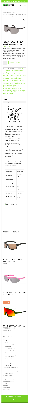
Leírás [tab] (5, 99)
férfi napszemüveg (14, 80)
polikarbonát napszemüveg (9, 88)
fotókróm (21, 80)
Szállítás (14, 399)
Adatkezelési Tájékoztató (11, 398)
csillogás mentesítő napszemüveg (18, 75)
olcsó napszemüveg (14, 85)
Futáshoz (20, 14)
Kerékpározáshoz (19, 70)
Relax (4, 72)
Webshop (9, 12)
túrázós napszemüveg (20, 91)
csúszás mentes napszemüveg (10, 77)
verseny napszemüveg (8, 93)
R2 (16, 88)
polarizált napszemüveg (15, 87)
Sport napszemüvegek (11, 72)
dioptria (12, 78)
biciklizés (9, 73)
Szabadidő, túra (20, 72)
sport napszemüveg (14, 90)
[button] (24, 20)
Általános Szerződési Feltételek (13, 396)
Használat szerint (14, 14)
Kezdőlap (5, 12)
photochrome (6, 87)
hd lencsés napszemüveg (12, 82)
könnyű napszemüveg (15, 83)
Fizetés (20, 398)
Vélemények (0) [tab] (8, 102)
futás (4, 82)
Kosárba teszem (15, 63)
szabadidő (12, 91)
